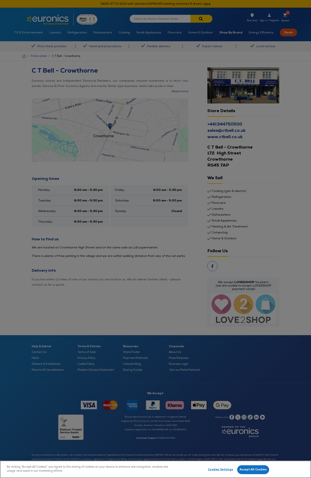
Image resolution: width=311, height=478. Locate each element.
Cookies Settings (220, 469)
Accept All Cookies (253, 469)
